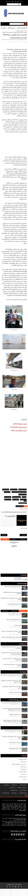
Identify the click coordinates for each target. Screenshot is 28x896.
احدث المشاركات (23, 611)
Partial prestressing (20, 271)
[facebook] (21, 1)
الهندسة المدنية (6, 792)
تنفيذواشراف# (5, 489)
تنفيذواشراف (23, 769)
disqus (13, 539)
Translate (25, 579)
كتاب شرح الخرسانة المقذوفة (15, 714)
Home (25, 30)
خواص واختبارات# (22, 489)
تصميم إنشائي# (14, 489)
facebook (22, 539)
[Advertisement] (14, 145)
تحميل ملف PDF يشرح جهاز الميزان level (13, 730)
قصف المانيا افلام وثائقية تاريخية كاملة (13, 619)
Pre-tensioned (14, 409)
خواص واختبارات (22, 771)
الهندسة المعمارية (22, 759)
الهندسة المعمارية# (16, 497)
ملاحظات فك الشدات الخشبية (15, 692)
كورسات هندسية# (22, 494)
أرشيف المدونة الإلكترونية (5, 611)
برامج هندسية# (8, 497)
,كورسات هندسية (11, 41)
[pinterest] (12, 1)
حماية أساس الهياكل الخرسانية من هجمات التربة (11, 702)
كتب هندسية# (7, 492)
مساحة (24, 779)
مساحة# (24, 497)
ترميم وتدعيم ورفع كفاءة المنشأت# (19, 492)
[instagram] (10, 1)
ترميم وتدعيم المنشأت (21, 787)
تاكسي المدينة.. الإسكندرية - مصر (14, 613)
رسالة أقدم (4, 535)
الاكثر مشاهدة (14, 611)
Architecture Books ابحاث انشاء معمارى (13, 586)
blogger (5, 539)
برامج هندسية (23, 761)
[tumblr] (15, 1)
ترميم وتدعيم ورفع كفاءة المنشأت (19, 764)
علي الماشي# (23, 499)
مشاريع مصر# (15, 499)
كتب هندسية (23, 774)
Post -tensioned (14, 329)
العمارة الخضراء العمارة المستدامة (14, 604)
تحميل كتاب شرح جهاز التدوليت (15, 742)
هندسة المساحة (14, 790)
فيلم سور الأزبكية (18, 28)
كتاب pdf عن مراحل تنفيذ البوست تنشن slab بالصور (11, 674)
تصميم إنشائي (23, 766)
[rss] (7, 1)
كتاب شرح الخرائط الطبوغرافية (15, 748)
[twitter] (18, 1)
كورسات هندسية (20, 30)
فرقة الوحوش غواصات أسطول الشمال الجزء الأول (11, 637)
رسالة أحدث (23, 535)
